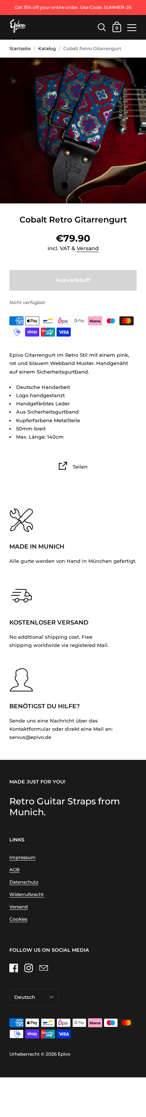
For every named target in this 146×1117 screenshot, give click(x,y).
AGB (14, 869)
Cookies (18, 919)
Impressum (22, 857)
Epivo (64, 1054)
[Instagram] (28, 968)
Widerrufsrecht (26, 894)
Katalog (47, 48)
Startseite (20, 48)
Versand (88, 248)
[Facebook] (13, 968)
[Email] (43, 968)
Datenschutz (23, 882)
